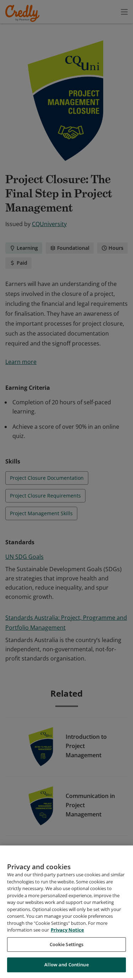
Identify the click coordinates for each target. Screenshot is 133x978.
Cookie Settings (67, 944)
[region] (66, 911)
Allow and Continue (66, 964)
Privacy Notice (67, 930)
